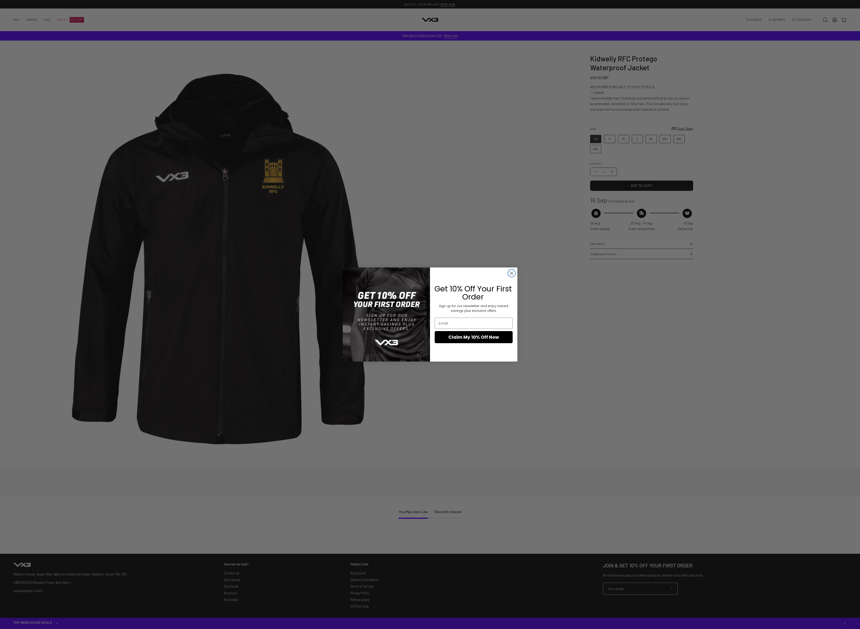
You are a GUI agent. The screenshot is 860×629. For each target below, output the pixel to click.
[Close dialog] (512, 273)
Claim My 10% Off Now (473, 337)
